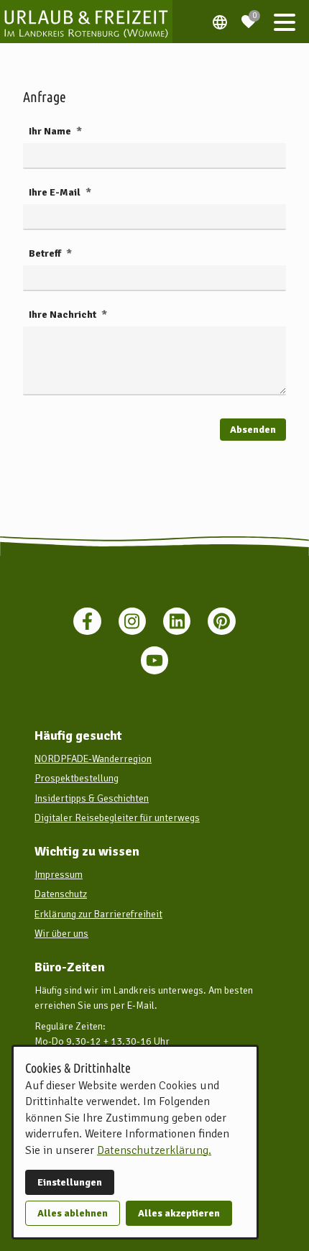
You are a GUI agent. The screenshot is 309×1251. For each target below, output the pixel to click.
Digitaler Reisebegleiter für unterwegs (117, 818)
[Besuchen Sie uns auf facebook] (87, 621)
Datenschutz (60, 894)
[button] (285, 22)
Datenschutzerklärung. (154, 1150)
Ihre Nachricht (63, 314)
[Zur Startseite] (86, 21)
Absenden (253, 429)
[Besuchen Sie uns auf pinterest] (221, 621)
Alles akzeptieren (179, 1213)
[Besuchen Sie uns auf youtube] (154, 660)
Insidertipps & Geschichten (91, 798)
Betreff (46, 253)
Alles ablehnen (72, 1213)
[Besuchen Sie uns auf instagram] (132, 621)
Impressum (58, 875)
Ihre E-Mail (56, 192)
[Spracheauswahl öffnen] (219, 21)
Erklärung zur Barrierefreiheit (98, 914)
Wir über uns (61, 933)
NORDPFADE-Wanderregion (93, 759)
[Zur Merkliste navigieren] (248, 16)
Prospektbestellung (76, 778)
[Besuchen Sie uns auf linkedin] (176, 621)
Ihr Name (51, 131)
